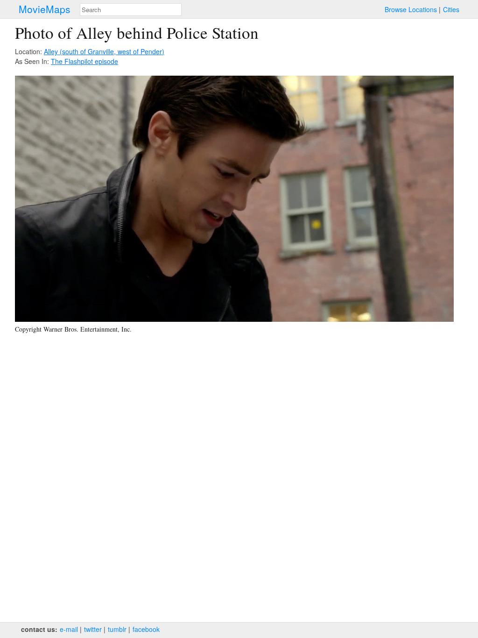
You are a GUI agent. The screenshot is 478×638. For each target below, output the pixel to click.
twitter (93, 629)
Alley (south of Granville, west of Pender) (104, 51)
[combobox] (131, 9)
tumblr (117, 629)
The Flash (66, 61)
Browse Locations (411, 9)
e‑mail (69, 629)
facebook (146, 629)
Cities (451, 9)
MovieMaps (44, 9)
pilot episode (99, 61)
